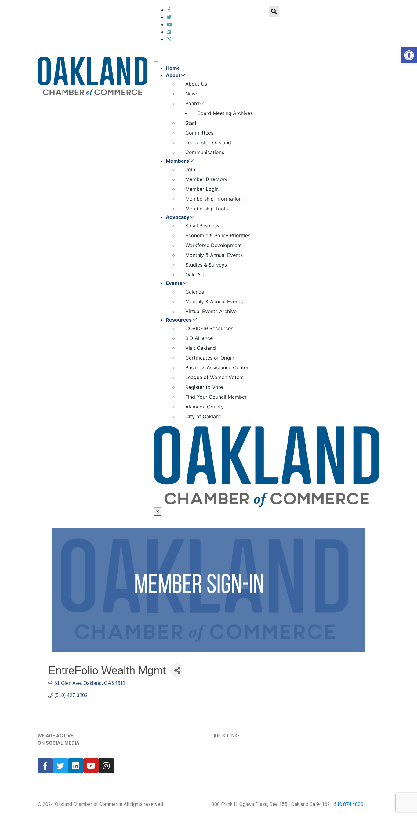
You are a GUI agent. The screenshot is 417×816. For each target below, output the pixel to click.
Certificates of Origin (209, 358)
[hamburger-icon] (156, 62)
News (191, 93)
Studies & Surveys (206, 265)
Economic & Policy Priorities (217, 235)
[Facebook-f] (45, 765)
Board (192, 103)
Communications (204, 152)
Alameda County (204, 407)
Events (174, 283)
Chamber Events (230, 753)
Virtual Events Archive (211, 311)
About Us (196, 84)
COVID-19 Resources (209, 328)
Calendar (195, 292)
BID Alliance (199, 338)
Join (100, 12)
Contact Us (312, 766)
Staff (191, 123)
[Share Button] (177, 670)
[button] (409, 55)
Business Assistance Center (216, 367)
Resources (179, 320)
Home (173, 68)
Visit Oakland (200, 348)
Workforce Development (213, 245)
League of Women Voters (214, 377)
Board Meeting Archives (225, 113)
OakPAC (194, 274)
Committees (199, 133)
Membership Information (213, 199)
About (173, 75)
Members (177, 161)
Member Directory (206, 179)
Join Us (306, 753)
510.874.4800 (348, 804)
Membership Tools (206, 208)
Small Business (202, 226)
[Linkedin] (75, 765)
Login (130, 12)
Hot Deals (223, 778)
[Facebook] (169, 10)
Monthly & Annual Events (214, 255)
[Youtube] (91, 765)
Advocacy (177, 217)
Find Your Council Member (216, 397)
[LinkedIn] (169, 24)
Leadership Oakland (208, 142)
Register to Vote (204, 387)
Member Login (202, 189)
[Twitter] (169, 17)
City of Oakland (203, 416)
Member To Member (234, 766)
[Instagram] (106, 765)
